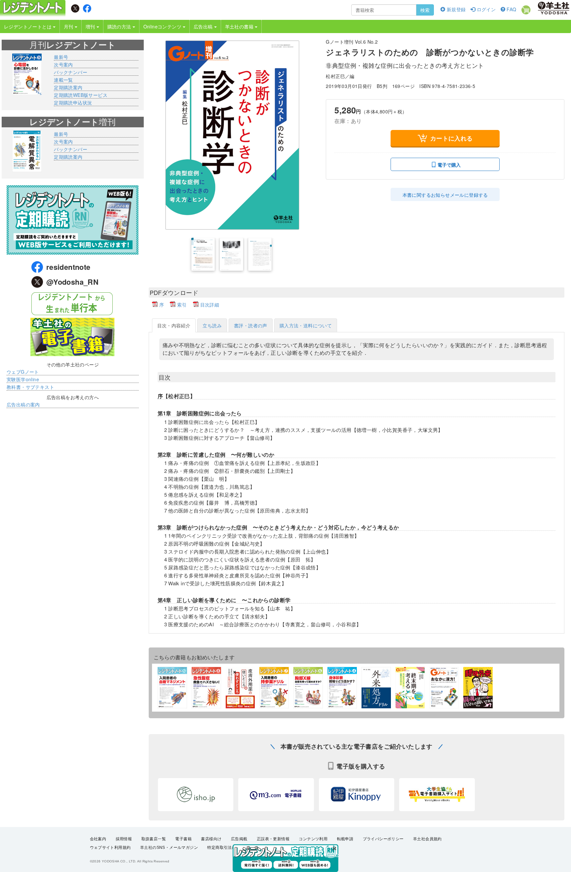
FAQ (510, 9)
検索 (425, 10)
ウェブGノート (23, 371)
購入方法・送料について (306, 325)
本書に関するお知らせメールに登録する (445, 194)
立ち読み (212, 325)
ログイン (485, 9)
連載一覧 (63, 79)
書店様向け (211, 839)
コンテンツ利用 (313, 839)
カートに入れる (451, 138)
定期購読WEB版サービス (80, 95)
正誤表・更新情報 (273, 839)
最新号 (61, 57)
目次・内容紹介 (174, 325)
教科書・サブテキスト (30, 387)
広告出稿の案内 (23, 404)
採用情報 (124, 839)
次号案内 (63, 64)
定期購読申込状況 (73, 102)
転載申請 (345, 839)
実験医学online (23, 379)
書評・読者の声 (250, 325)
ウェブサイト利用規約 (110, 847)
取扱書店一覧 (153, 839)
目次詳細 (209, 304)
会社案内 (98, 839)
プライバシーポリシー (383, 839)
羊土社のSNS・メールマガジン (169, 847)
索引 (182, 304)
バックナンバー (70, 72)
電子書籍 (183, 839)
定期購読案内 (68, 87)
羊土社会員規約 (427, 839)
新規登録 (455, 9)
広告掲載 (239, 839)
